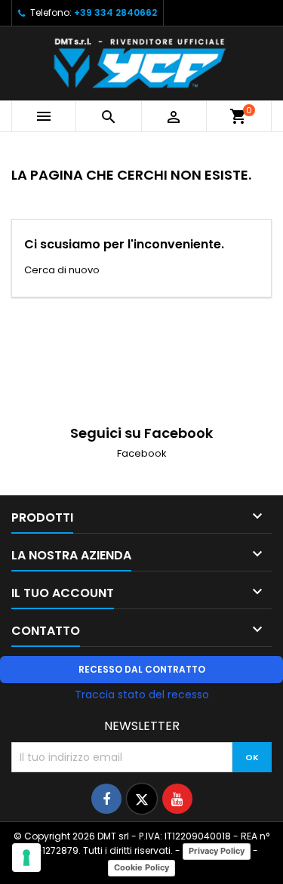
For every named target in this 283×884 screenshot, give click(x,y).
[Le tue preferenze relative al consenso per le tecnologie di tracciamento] (26, 857)
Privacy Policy (217, 850)
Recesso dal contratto (141, 669)
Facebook (142, 453)
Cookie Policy (141, 867)
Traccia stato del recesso (142, 694)
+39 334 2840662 (115, 12)
